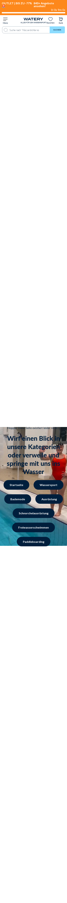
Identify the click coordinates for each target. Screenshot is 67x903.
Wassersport (33, 456)
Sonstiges (33, 482)
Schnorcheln (33, 474)
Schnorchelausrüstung (33, 513)
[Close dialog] (60, 399)
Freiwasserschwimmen (33, 527)
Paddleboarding (33, 541)
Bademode (33, 465)
